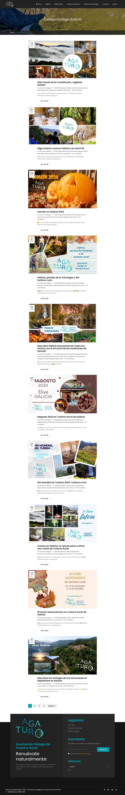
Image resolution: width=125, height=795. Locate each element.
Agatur (48, 4)
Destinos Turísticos (73, 4)
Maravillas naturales (77, 88)
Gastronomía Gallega (78, 283)
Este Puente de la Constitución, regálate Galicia (59, 83)
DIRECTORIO (58, 4)
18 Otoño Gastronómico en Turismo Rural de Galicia (61, 613)
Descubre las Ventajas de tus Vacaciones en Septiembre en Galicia (62, 679)
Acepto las (80, 754)
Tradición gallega (63, 217)
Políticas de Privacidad (75, 728)
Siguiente (51, 706)
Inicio (39, 4)
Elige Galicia (63, 88)
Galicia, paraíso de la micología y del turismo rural (58, 279)
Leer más (44, 101)
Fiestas (69, 215)
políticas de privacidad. (83, 754)
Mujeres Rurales (47, 356)
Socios (114, 4)
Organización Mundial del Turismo (56, 488)
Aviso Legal (71, 725)
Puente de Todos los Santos (45, 217)
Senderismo (40, 358)
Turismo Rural (66, 90)
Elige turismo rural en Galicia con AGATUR (60, 148)
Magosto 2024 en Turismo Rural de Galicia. (61, 416)
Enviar (102, 749)
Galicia (69, 88)
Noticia (85, 88)
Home (12, 32)
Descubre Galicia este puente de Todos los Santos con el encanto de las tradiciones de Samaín (61, 348)
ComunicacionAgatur (45, 88)
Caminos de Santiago (91, 4)
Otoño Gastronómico (43, 90)
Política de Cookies (73, 731)
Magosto (78, 215)
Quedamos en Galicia (56, 90)
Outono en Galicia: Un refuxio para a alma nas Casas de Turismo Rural (61, 547)
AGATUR (57, 88)
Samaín (55, 217)
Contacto (106, 4)
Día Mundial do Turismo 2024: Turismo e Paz (61, 482)
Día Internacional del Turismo (68, 485)
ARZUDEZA (21, 792)
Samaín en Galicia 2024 (50, 211)
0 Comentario (78, 90)
